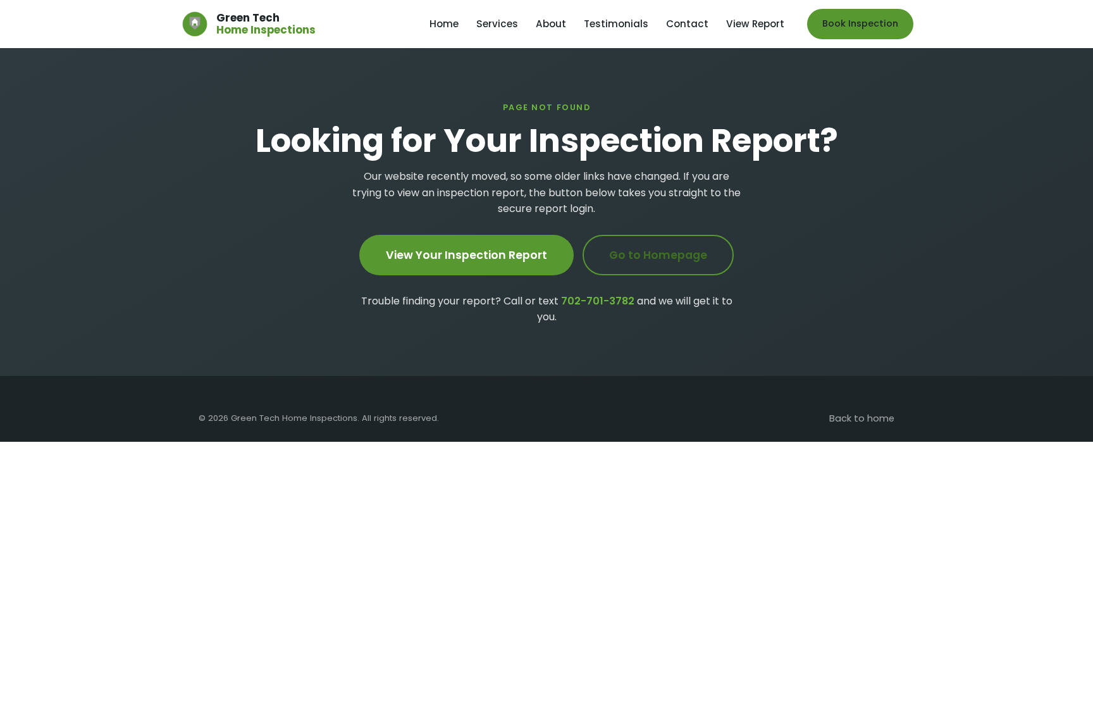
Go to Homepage (658, 255)
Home (444, 23)
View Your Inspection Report (466, 255)
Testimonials (616, 23)
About (551, 23)
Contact (687, 23)
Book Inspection (860, 23)
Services (497, 23)
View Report (755, 23)
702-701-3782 (597, 301)
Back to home (861, 418)
